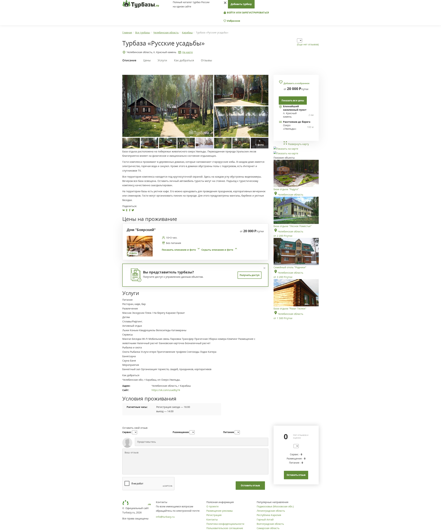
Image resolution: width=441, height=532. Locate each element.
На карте (187, 52)
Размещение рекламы (219, 510)
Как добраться (184, 60)
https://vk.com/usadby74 (166, 390)
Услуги (162, 60)
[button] (200, 249)
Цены (147, 60)
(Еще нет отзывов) (308, 44)
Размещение (181, 432)
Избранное (233, 20)
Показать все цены (292, 100)
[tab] (194, 246)
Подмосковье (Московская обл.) (275, 506)
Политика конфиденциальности (225, 523)
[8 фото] (140, 246)
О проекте (212, 506)
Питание (228, 432)
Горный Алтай (265, 519)
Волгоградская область (270, 523)
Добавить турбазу (241, 4)
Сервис (126, 432)
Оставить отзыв (250, 485)
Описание (129, 60)
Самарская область (268, 528)
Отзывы (206, 60)
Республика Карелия (269, 515)
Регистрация (214, 515)
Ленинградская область (271, 510)
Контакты (212, 519)
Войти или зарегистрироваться (247, 12)
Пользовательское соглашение (224, 528)
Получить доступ (249, 275)
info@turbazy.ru (165, 516)
